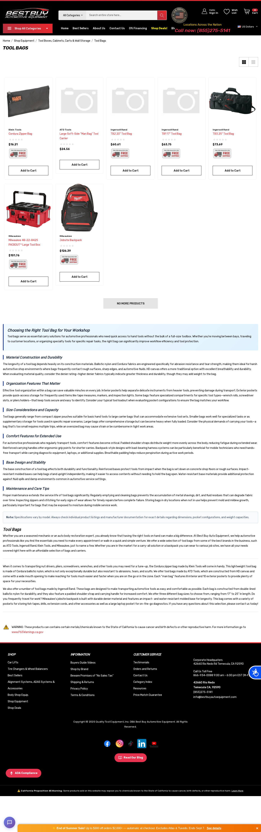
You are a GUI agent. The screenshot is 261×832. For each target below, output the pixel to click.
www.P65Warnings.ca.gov (27, 632)
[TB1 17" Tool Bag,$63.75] (181, 101)
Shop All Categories (28, 28)
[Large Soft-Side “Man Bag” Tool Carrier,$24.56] (79, 101)
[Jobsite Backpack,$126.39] (79, 207)
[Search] (162, 15)
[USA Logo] (179, 15)
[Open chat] (9, 822)
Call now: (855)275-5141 (202, 30)
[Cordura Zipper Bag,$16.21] (28, 101)
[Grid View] (244, 62)
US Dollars (247, 26)
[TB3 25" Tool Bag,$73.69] (232, 101)
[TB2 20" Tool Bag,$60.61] (130, 101)
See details (214, 828)
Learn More (237, 790)
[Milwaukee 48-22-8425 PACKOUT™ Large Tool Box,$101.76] (28, 207)
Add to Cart (28, 170)
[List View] (253, 62)
